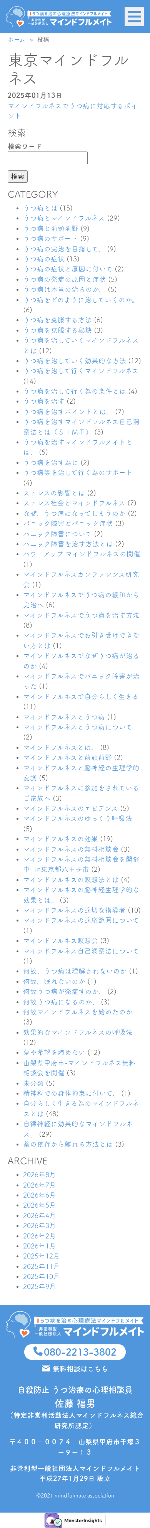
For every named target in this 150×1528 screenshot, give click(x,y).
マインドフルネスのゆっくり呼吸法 (77, 818)
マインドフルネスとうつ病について (77, 727)
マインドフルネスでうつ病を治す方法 (81, 615)
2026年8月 (39, 1174)
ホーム (16, 39)
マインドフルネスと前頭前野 (67, 757)
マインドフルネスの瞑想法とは (71, 879)
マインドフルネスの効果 (60, 839)
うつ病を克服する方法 (57, 320)
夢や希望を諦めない (54, 1052)
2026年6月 (39, 1195)
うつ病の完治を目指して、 (64, 249)
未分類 (33, 1083)
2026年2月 (39, 1236)
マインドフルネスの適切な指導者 (74, 910)
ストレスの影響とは (54, 493)
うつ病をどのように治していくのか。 (81, 300)
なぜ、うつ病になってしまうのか (74, 513)
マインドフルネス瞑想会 (60, 940)
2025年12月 (41, 1256)
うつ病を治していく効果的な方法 (74, 360)
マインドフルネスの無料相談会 (71, 849)
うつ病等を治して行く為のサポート (78, 472)
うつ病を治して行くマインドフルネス (81, 370)
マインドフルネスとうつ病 (64, 717)
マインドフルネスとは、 (60, 747)
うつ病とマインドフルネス (64, 218)
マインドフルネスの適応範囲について (81, 920)
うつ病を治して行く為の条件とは (74, 391)
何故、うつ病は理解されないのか (75, 971)
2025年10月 (41, 1276)
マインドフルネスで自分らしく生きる (81, 696)
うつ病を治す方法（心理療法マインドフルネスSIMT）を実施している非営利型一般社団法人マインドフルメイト (59, 16)
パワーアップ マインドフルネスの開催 (81, 554)
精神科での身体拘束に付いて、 (71, 1093)
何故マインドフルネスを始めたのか (78, 1012)
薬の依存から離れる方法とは (68, 1144)
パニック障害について (57, 534)
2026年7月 (39, 1185)
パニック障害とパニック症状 (68, 523)
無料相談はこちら (80, 1368)
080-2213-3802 (80, 1352)
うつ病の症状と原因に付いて (68, 269)
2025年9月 (39, 1286)
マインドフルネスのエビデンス (70, 808)
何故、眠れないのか (54, 981)
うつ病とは (40, 208)
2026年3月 (39, 1225)
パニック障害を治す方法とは (68, 544)
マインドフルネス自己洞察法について (81, 951)
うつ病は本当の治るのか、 (64, 289)
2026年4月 (39, 1215)
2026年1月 (39, 1246)
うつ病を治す (44, 401)
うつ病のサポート (50, 238)
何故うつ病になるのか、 (61, 1002)
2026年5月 (39, 1205)
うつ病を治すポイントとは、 (68, 411)
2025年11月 (41, 1266)
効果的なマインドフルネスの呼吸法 (78, 1032)
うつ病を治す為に (50, 462)
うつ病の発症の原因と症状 (64, 279)
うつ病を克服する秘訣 (57, 330)
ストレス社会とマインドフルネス (74, 503)
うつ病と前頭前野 (50, 228)
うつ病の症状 (44, 259)
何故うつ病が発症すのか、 (64, 991)
